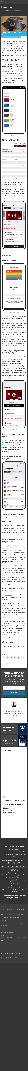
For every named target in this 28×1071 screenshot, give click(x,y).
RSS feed (3, 932)
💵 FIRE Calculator (14, 849)
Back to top (4, 959)
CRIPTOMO (8, 7)
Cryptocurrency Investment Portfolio (14, 852)
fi (6, 664)
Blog (2, 914)
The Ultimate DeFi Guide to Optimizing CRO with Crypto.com (9, 740)
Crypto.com (18, 55)
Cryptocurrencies (10, 914)
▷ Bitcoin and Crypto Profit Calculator (14, 846)
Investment (12, 917)
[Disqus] (14, 775)
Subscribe (10, 932)
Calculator (4, 917)
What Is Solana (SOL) (14, 886)
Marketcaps (20, 914)
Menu (4, 1)
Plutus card (8, 595)
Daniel (5, 37)
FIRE (18, 917)
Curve (4, 43)
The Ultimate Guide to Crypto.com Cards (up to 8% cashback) (9, 729)
